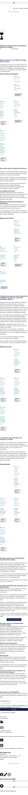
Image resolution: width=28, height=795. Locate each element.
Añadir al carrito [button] (3, 123)
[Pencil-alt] (5, 774)
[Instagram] (9, 774)
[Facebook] (1, 774)
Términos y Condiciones (19, 705)
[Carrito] (2, 30)
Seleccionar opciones (18, 94)
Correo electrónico (5, 701)
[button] (14, 3)
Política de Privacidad (5, 707)
